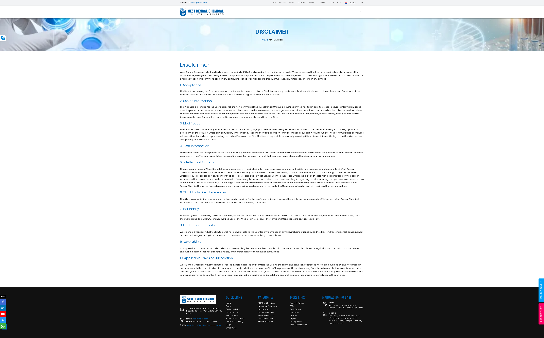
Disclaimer (294, 312)
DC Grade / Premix (233, 312)
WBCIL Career (231, 328)
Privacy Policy (296, 321)
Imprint (293, 318)
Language (3, 38)
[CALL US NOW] (3, 320)
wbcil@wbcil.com (199, 2)
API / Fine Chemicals (266, 303)
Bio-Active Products (266, 315)
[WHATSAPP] (3, 326)
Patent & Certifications (235, 318)
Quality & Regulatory (234, 321)
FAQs (292, 306)
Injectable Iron (264, 309)
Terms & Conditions (298, 325)
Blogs (228, 325)
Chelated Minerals (265, 318)
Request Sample (297, 303)
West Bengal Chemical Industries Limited (204, 325)
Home (228, 303)
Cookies (293, 315)
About (228, 306)
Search (361, 11)
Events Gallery (232, 315)
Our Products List (233, 309)
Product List (541, 314)
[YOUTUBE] (3, 314)
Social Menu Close (3, 296)
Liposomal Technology (268, 306)
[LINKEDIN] (3, 308)
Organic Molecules (266, 312)
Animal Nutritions (265, 321)
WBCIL (265, 39)
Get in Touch (295, 309)
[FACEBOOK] (3, 302)
